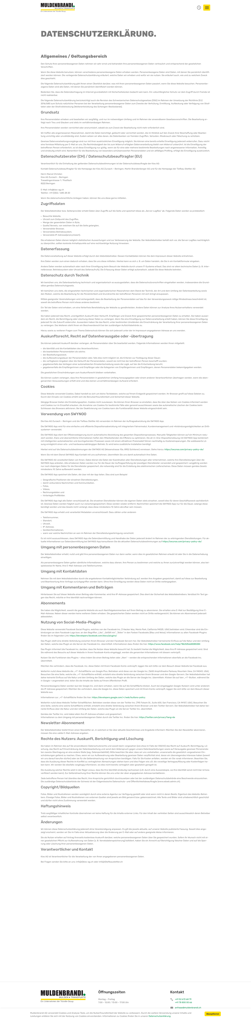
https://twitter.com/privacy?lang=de (157, 717)
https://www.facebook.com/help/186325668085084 (174, 644)
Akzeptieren (212, 1014)
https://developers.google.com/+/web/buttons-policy (118, 698)
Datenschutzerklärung (160, 1016)
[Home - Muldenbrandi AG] (58, 7)
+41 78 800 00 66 (183, 1003)
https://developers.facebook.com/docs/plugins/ (93, 636)
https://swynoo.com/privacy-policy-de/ (184, 450)
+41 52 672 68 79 (183, 999)
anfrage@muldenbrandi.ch (188, 1008)
